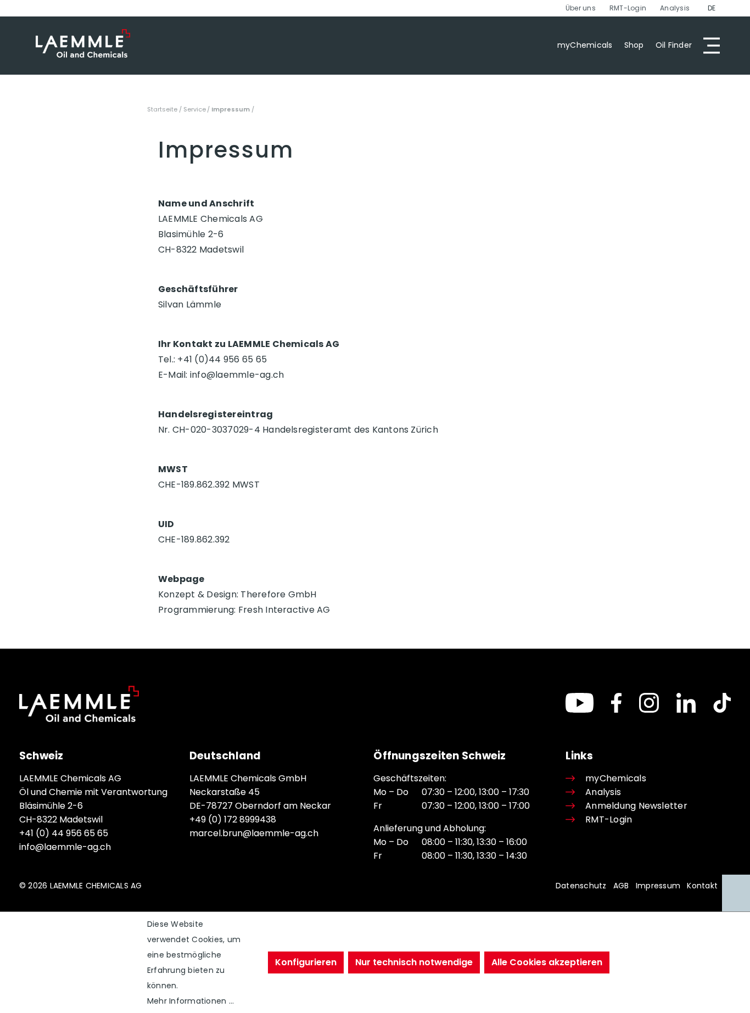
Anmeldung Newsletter (636, 805)
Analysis (675, 8)
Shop (634, 45)
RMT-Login (627, 8)
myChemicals (585, 45)
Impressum (658, 885)
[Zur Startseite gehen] (83, 43)
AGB (621, 885)
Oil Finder (674, 45)
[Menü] (708, 45)
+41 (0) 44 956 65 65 (63, 833)
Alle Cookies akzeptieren (546, 962)
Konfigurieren (306, 962)
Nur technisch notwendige (414, 962)
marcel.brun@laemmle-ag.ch (253, 833)
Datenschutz (581, 885)
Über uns (581, 8)
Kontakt (702, 885)
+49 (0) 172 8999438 (232, 819)
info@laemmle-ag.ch (65, 847)
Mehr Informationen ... (190, 1000)
